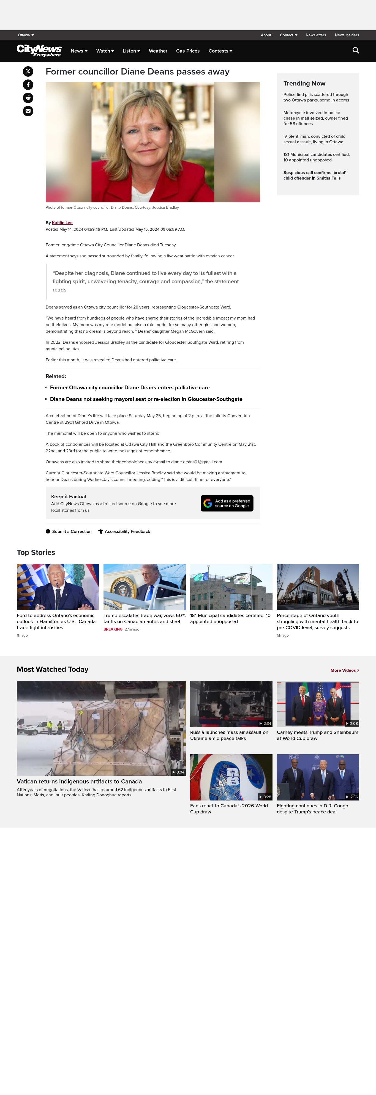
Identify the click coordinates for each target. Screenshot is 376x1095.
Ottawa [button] (24, 35)
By (59, 222)
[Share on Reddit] (28, 98)
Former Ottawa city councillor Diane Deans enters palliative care (130, 388)
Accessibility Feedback (127, 531)
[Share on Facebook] (28, 84)
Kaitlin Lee (62, 222)
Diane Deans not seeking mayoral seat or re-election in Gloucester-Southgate (146, 399)
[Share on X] (28, 71)
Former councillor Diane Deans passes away (138, 71)
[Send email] (28, 111)
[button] (288, 35)
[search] (356, 51)
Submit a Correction (72, 531)
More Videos (343, 670)
